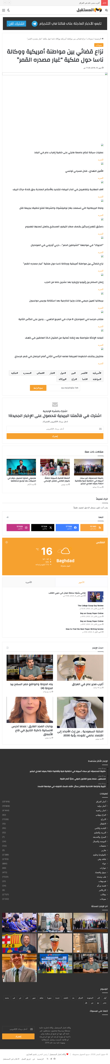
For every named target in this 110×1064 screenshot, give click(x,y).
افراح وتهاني (101, 815)
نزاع (73, 379)
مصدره (26, 373)
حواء (104, 863)
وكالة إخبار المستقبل (58, 1054)
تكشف (65, 998)
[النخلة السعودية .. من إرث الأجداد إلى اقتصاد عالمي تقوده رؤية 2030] (80, 712)
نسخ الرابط (38, 388)
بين (72, 373)
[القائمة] (3, 11)
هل (86, 1003)
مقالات (103, 894)
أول (105, 998)
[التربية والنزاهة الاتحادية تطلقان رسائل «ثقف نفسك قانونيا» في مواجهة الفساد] (19, 922)
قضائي (40, 373)
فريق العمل (26, 1059)
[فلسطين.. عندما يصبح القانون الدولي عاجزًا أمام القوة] (55, 922)
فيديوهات (102, 881)
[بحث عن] (106, 11)
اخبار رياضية (101, 810)
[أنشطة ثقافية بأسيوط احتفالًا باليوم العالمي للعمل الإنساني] (55, 467)
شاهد (41, 998)
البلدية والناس (100, 828)
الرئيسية (98, 39)
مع (98, 1003)
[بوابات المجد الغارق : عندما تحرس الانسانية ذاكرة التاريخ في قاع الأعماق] (30, 710)
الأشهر (81, 582)
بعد (73, 998)
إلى (98, 998)
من (92, 1003)
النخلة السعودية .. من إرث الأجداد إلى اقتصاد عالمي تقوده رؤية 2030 (80, 733)
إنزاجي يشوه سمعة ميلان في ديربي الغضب (67, 593)
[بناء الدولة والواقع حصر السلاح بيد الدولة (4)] (30, 668)
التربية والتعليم (100, 832)
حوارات (103, 868)
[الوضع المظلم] (8, 11)
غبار (51, 373)
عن (20, 998)
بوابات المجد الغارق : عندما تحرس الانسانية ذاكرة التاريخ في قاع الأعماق (32, 730)
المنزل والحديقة (99, 837)
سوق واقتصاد (100, 872)
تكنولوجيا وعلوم (99, 855)
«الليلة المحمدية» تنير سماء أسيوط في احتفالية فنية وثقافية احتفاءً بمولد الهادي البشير (89, 480)
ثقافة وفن (102, 859)
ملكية (13, 373)
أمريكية (96, 373)
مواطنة (96, 379)
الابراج (103, 819)
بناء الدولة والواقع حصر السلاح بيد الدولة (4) (31, 686)
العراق (80, 998)
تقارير (103, 850)
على (26, 998)
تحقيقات (102, 846)
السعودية (90, 998)
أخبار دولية (101, 806)
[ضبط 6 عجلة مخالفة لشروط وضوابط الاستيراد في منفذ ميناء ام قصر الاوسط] (90, 943)
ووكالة (62, 379)
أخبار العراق (101, 801)
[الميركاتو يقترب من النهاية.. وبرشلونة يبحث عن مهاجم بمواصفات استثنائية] (19, 943)
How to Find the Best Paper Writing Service (84, 629)
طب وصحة (101, 877)
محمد (7, 998)
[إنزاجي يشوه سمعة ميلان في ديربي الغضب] (95, 596)
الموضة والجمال (99, 841)
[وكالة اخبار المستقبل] (88, 10)
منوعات (90, 39)
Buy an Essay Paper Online (91, 613)
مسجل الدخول (90, 507)
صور (34, 998)
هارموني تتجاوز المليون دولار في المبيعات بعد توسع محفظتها (22, 479)
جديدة (57, 998)
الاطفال (103, 824)
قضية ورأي (101, 886)
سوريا (49, 998)
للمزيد (100, 159)
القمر (83, 373)
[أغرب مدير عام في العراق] (80, 668)
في (14, 998)
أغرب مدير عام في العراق (89, 3)
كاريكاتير (102, 890)
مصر (104, 1003)
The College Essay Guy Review (90, 606)
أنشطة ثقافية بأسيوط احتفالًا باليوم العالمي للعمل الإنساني (57, 479)
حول (62, 373)
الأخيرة (29, 582)
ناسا (84, 379)
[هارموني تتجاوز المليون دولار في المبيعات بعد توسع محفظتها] (21, 467)
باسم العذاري (31, 1054)
